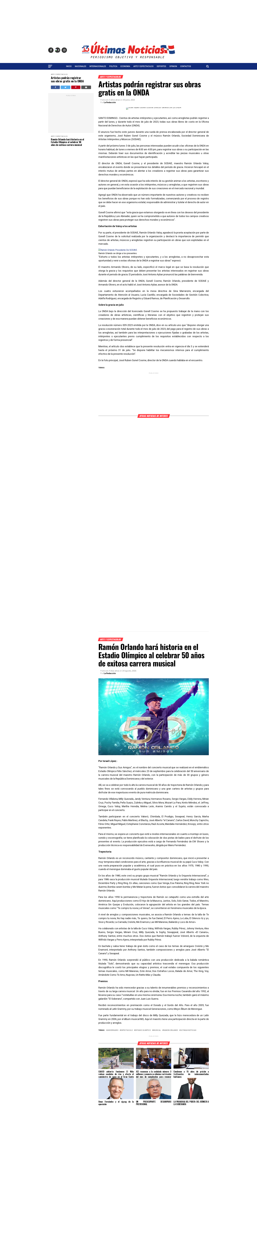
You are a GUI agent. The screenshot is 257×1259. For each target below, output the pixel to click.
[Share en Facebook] (55, 87)
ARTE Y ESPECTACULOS (143, 66)
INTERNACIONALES (97, 66)
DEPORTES (161, 66)
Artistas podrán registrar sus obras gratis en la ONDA (67, 79)
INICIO (69, 66)
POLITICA (113, 66)
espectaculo (127, 1030)
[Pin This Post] (75, 87)
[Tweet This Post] (65, 87)
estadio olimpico (143, 1030)
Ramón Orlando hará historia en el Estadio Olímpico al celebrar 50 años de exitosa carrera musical (67, 142)
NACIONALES (80, 66)
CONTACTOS (185, 66)
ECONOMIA (125, 66)
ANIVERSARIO (112, 1030)
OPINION (173, 66)
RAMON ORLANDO (170, 1030)
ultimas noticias (188, 1030)
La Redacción (110, 102)
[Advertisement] (128, 18)
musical (157, 1030)
